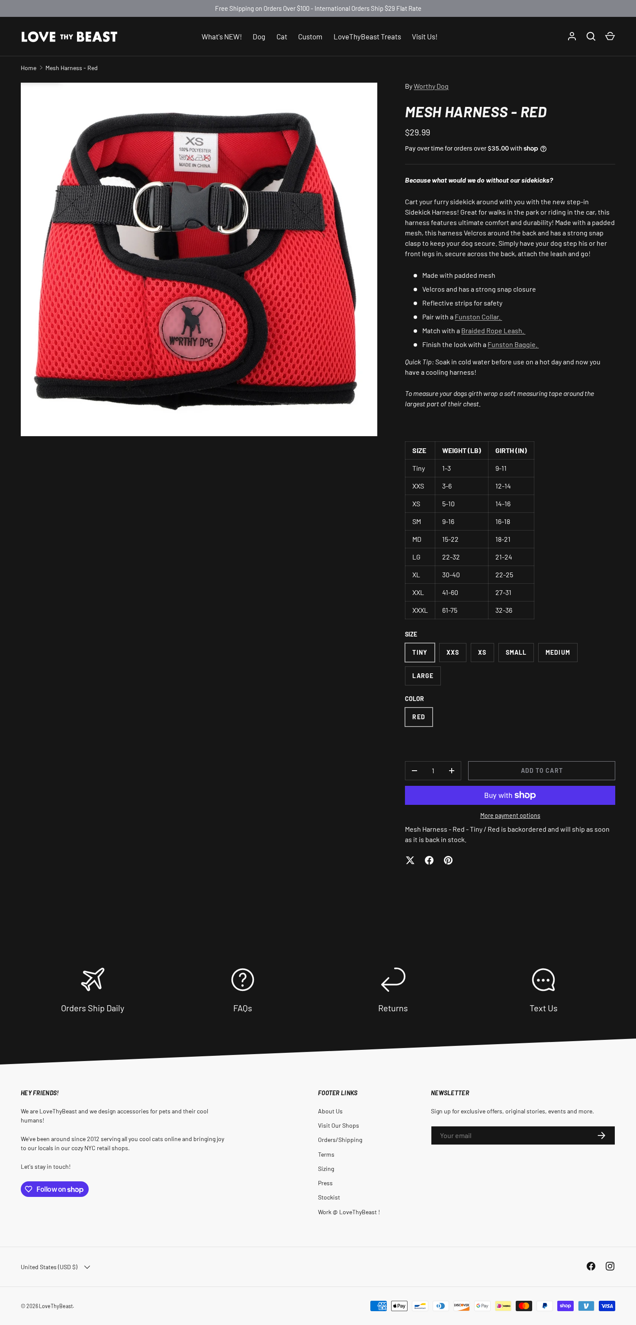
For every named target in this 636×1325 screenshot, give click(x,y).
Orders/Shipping (340, 1139)
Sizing (326, 1168)
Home (28, 67)
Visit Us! (424, 36)
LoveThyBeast (56, 1306)
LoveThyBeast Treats (367, 36)
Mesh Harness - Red (71, 67)
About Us (330, 1111)
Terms (326, 1154)
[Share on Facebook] (429, 860)
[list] (199, 259)
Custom (310, 36)
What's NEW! (222, 36)
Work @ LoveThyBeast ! (349, 1212)
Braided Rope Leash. (493, 330)
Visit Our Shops (338, 1125)
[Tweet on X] (410, 860)
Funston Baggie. (513, 344)
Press (325, 1183)
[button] (610, 36)
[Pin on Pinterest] (448, 860)
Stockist (329, 1197)
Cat (281, 36)
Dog (259, 36)
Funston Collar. (478, 316)
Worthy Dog (431, 86)
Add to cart (542, 770)
